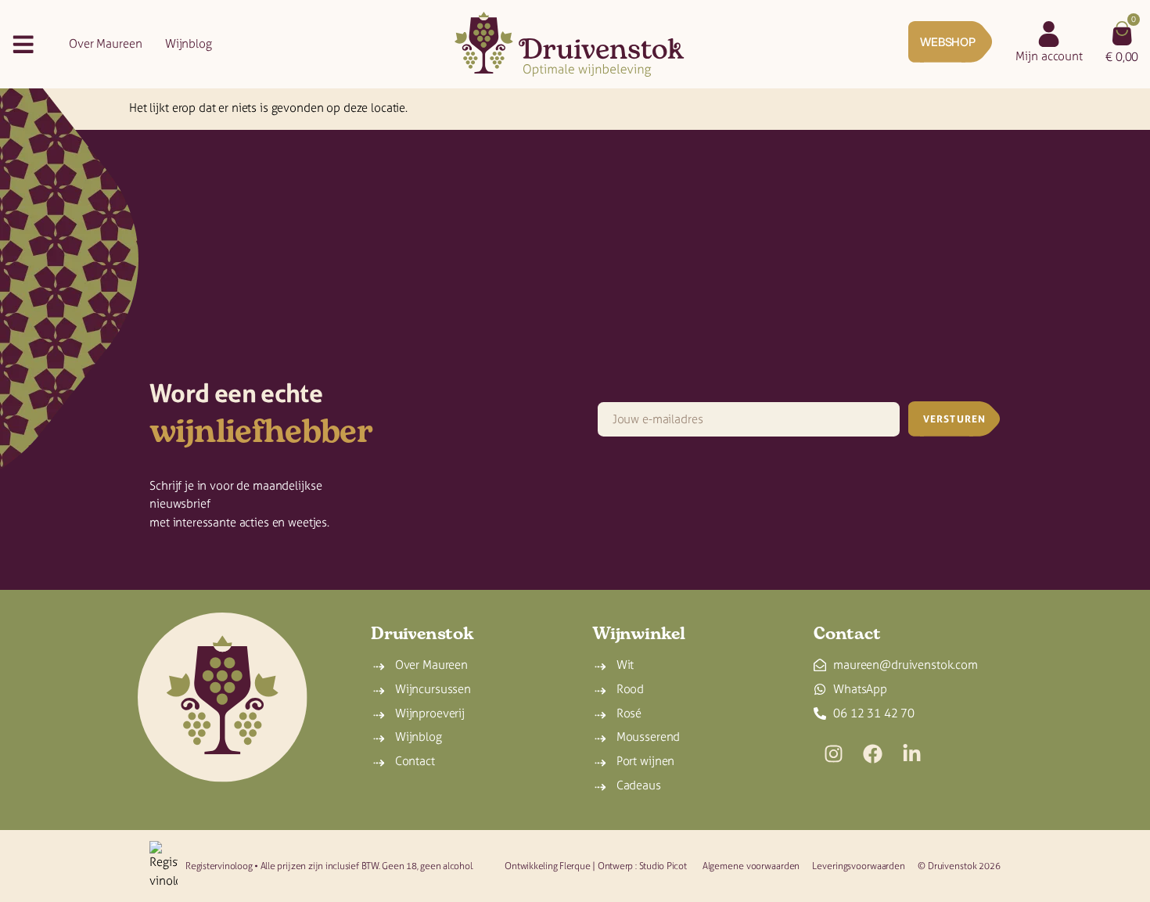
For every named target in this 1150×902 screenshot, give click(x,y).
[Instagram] (833, 754)
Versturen (954, 418)
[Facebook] (872, 754)
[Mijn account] (1049, 34)
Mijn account (1048, 56)
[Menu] (23, 44)
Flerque (574, 865)
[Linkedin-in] (911, 754)
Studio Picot (663, 865)
